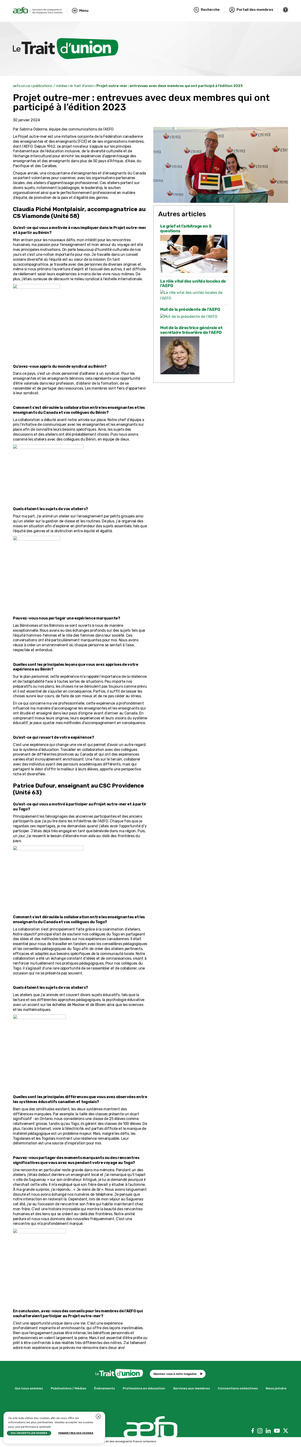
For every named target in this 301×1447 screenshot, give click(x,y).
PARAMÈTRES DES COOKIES (75, 1433)
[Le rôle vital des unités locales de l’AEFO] (193, 295)
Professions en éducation (144, 1388)
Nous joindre (276, 1388)
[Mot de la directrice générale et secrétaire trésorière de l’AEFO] (193, 355)
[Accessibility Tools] (285, 9)
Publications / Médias (68, 1388)
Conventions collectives (238, 1388)
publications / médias (50, 86)
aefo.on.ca (21, 86)
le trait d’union (82, 86)
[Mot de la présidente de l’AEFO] (193, 316)
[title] (38, 10)
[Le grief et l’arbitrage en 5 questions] (193, 254)
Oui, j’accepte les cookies (29, 1433)
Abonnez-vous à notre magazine (175, 1374)
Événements (104, 1388)
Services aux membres (191, 1388)
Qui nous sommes (29, 1388)
